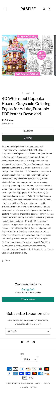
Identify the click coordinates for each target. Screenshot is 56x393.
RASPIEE (15, 383)
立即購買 (28, 138)
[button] (5, 9)
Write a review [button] (28, 299)
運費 (10, 123)
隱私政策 (47, 383)
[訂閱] (48, 331)
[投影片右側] (34, 93)
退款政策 (38, 383)
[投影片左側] (22, 93)
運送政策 (34, 387)
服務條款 (25, 387)
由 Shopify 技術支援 (26, 383)
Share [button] (7, 261)
